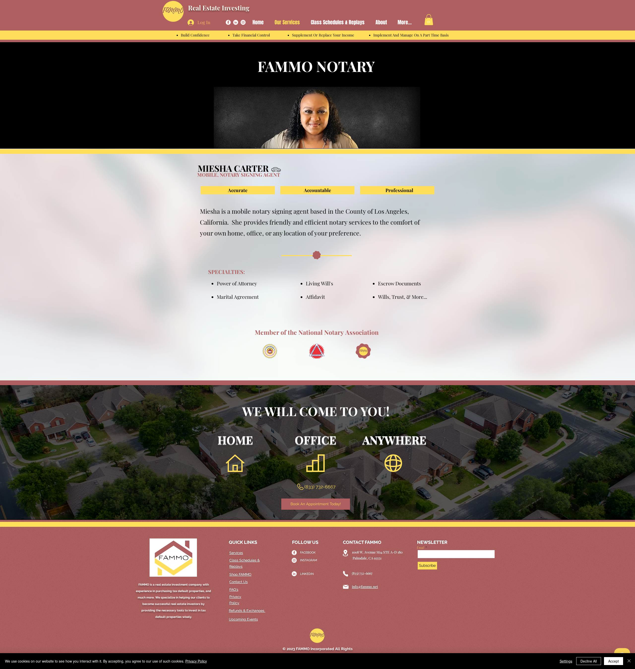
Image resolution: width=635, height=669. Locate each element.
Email (420, 547)
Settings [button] (566, 661)
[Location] (345, 553)
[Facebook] (228, 22)
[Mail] (346, 587)
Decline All (588, 661)
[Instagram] (243, 22)
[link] (428, 19)
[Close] (629, 661)
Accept (613, 661)
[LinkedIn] (235, 22)
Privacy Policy (196, 661)
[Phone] (345, 573)
